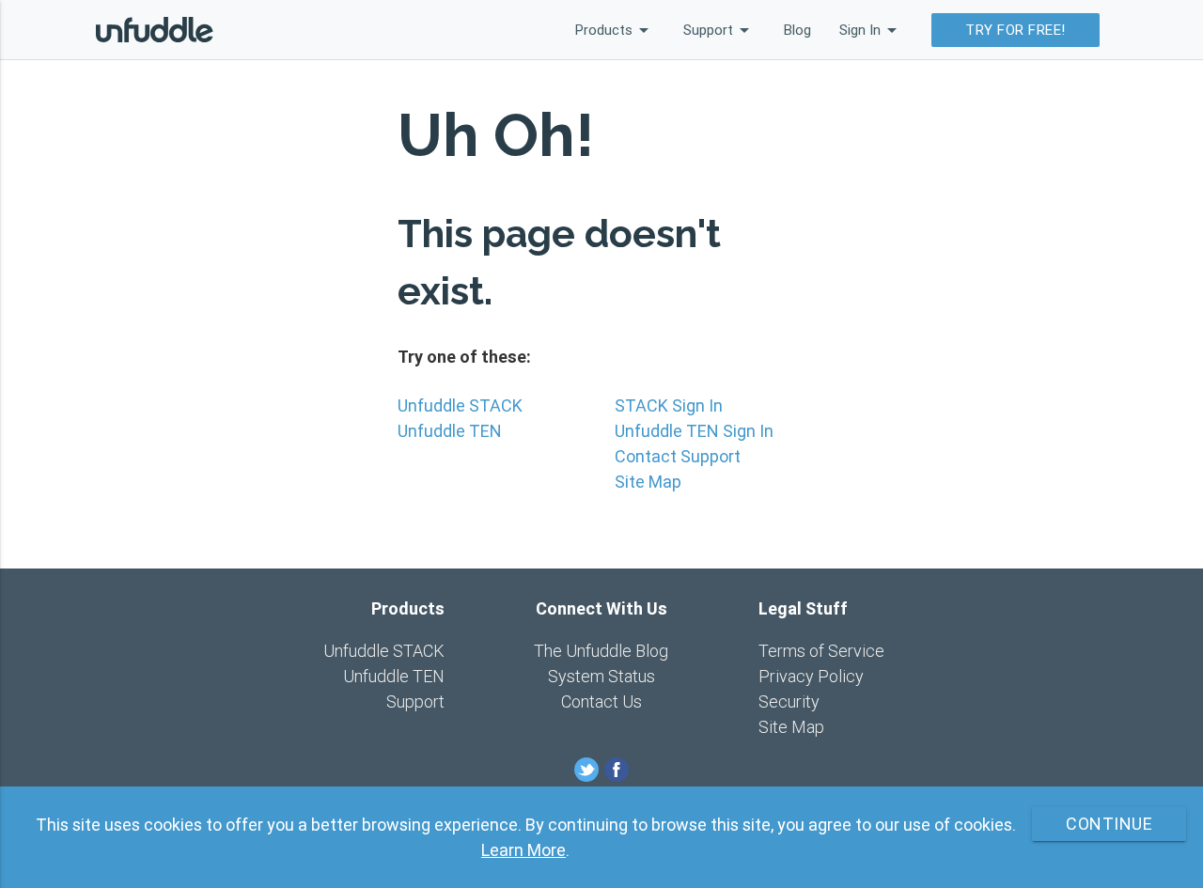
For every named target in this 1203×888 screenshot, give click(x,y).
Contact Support (678, 456)
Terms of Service (821, 651)
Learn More (523, 850)
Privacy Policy (811, 676)
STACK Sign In (669, 405)
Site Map (648, 481)
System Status (601, 676)
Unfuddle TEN (450, 431)
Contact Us (601, 701)
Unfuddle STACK (460, 405)
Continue (1109, 823)
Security (789, 701)
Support (719, 30)
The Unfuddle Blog (601, 651)
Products (615, 30)
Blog (797, 30)
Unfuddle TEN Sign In (694, 431)
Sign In (871, 30)
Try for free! (1015, 30)
